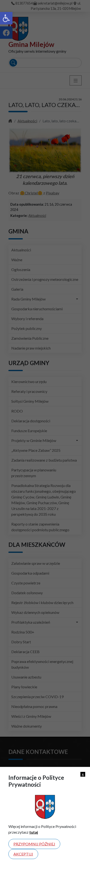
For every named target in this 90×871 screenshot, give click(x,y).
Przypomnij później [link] (34, 844)
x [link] (83, 774)
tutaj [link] (33, 832)
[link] (6, 18)
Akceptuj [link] (23, 854)
